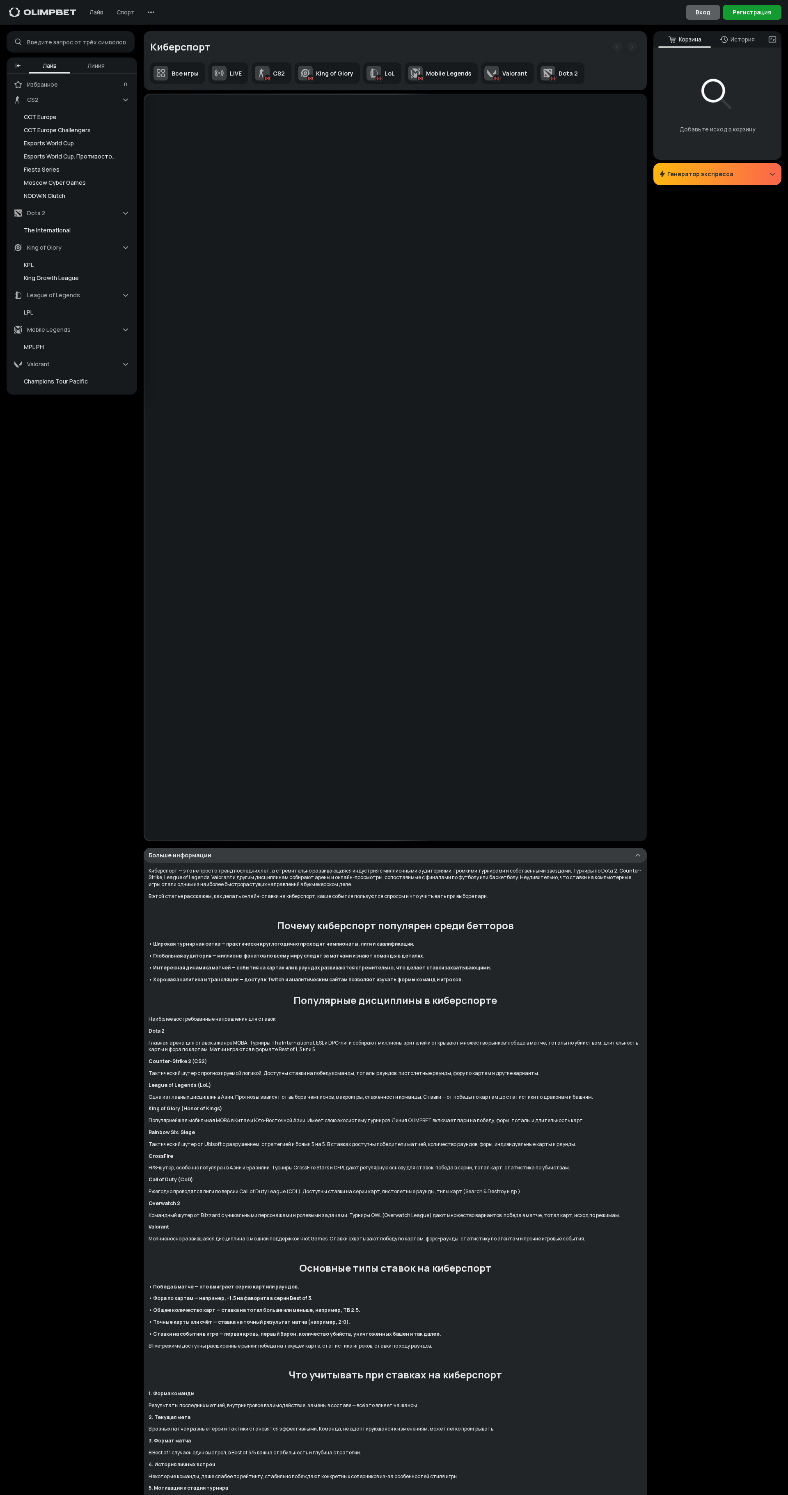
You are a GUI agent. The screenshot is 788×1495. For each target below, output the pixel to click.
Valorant (514, 73)
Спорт (126, 12)
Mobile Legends (448, 73)
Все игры (185, 73)
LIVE (236, 73)
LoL (390, 73)
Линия (96, 65)
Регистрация (752, 12)
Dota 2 (568, 73)
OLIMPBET (420, 1120)
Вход (703, 12)
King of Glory (334, 73)
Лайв (96, 12)
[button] (18, 65)
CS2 (279, 73)
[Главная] (42, 12)
